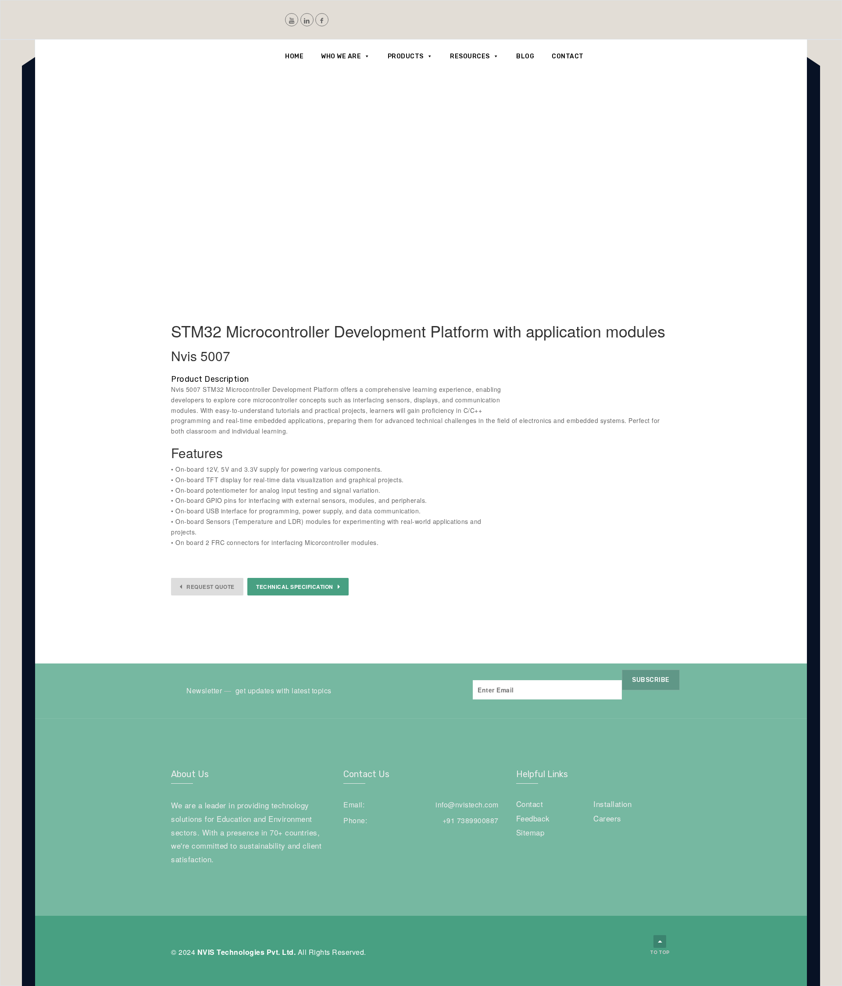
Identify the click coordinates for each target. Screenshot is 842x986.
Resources (470, 56)
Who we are (341, 56)
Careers (607, 818)
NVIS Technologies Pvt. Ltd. (246, 952)
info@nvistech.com (467, 805)
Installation (612, 803)
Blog (525, 56)
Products (406, 56)
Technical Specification (294, 587)
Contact (568, 56)
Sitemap (530, 832)
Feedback (533, 818)
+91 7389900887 (470, 820)
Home (294, 56)
